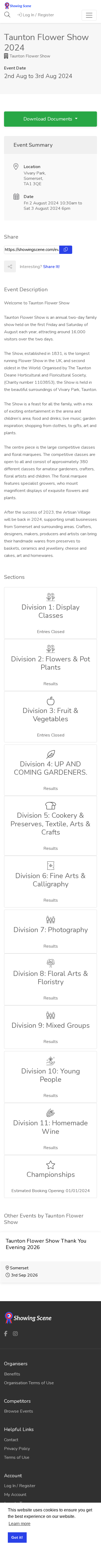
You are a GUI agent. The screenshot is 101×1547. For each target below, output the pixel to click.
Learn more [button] (19, 1523)
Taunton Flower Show (29, 56)
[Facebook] (5, 1333)
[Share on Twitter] (33, 266)
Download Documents (48, 119)
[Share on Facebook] (21, 266)
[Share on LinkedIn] (45, 266)
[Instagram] (15, 1333)
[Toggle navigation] (89, 15)
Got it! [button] (17, 1537)
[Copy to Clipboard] (65, 250)
